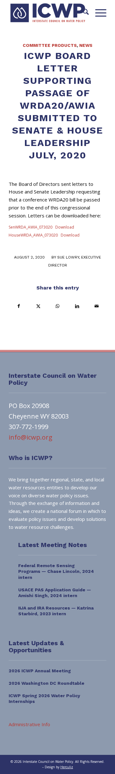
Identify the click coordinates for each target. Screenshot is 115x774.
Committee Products (50, 45)
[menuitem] (82, 13)
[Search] (82, 13)
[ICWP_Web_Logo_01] (48, 13)
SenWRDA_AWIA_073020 (30, 227)
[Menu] (97, 13)
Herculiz (66, 767)
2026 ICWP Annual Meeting (40, 670)
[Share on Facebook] (18, 306)
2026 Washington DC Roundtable (46, 683)
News (85, 45)
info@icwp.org (30, 437)
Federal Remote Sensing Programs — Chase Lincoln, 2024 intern (56, 571)
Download (64, 227)
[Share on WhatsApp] (57, 306)
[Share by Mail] (96, 306)
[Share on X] (38, 306)
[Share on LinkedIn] (77, 306)
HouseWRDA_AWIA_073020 (33, 235)
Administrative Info (29, 724)
